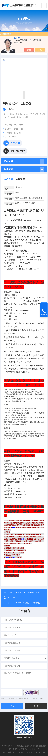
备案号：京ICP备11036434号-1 (26, 749)
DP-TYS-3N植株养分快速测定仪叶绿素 (30, 603)
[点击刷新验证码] (31, 692)
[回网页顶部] (43, 305)
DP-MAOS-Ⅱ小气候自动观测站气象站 (30, 592)
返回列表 (11, 598)
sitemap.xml (39, 752)
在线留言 (20, 179)
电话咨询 (44, 314)
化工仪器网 (18, 752)
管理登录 (28, 752)
